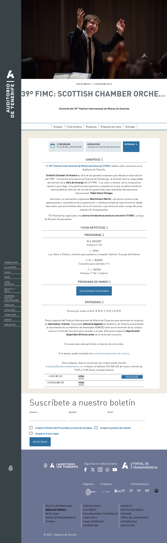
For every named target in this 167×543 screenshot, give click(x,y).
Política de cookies (132, 509)
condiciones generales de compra (111, 353)
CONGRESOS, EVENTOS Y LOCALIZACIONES (11, 298)
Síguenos (126, 513)
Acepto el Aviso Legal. (47, 433)
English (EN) (10, 324)
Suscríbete (89, 509)
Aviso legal (52, 513)
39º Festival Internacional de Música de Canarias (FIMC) (79, 165)
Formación (9, 305)
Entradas (130, 126)
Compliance (90, 517)
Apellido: (73, 412)
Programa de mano (111, 126)
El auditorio (10, 267)
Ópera (7, 277)
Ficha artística (74, 126)
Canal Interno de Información (93, 523)
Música (7, 272)
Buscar (7, 320)
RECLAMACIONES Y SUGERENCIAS (100, 513)
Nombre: (34, 412)
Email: (110, 412)
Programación (11, 262)
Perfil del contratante (135, 517)
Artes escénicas (9, 283)
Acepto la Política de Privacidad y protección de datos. (64, 427)
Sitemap (50, 521)
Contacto (126, 505)
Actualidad (9, 310)
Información (10, 315)
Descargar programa (94, 290)
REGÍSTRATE (40, 441)
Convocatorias (92, 505)
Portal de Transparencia (61, 517)
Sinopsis (57, 126)
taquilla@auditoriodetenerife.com (66, 366)
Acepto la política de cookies (115, 427)
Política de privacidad (59, 505)
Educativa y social (9, 290)
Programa (91, 126)
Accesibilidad (129, 521)
